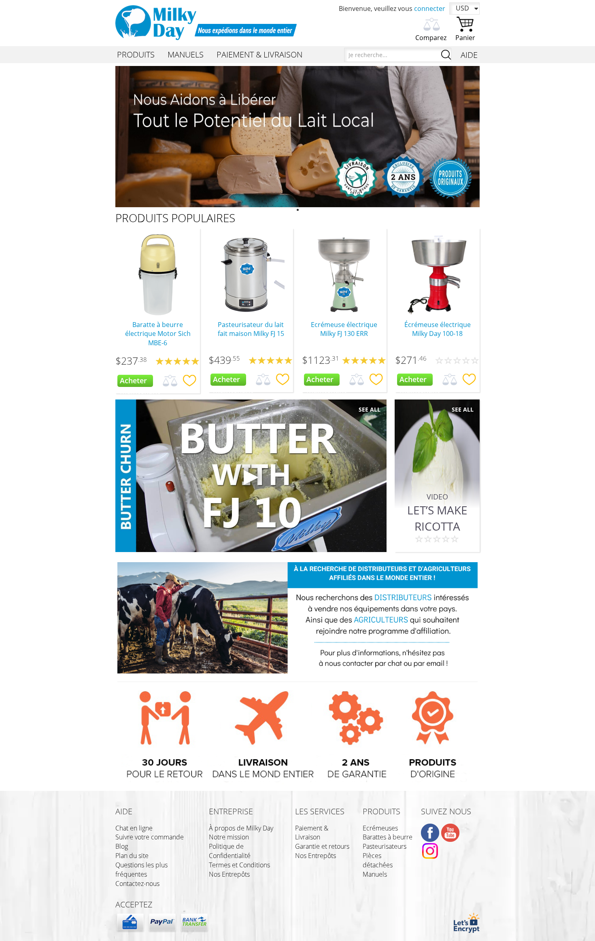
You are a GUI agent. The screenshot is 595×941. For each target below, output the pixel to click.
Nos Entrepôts (229, 874)
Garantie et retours (322, 846)
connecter (429, 8)
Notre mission (229, 837)
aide (123, 811)
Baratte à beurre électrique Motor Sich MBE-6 (158, 334)
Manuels (375, 874)
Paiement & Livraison (311, 833)
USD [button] (462, 8)
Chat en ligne (134, 828)
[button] (142, 136)
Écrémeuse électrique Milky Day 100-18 (437, 329)
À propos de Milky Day (241, 828)
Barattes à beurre (387, 837)
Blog (121, 846)
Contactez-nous (137, 883)
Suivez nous (446, 811)
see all (369, 409)
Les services (319, 811)
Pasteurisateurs (384, 846)
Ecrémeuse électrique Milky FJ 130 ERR (344, 329)
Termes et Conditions (239, 864)
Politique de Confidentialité (230, 851)
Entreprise (231, 811)
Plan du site (132, 855)
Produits (381, 811)
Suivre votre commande (149, 837)
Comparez (430, 37)
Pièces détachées (378, 860)
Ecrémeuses (380, 828)
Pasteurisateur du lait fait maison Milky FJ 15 (251, 329)
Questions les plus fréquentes (141, 869)
